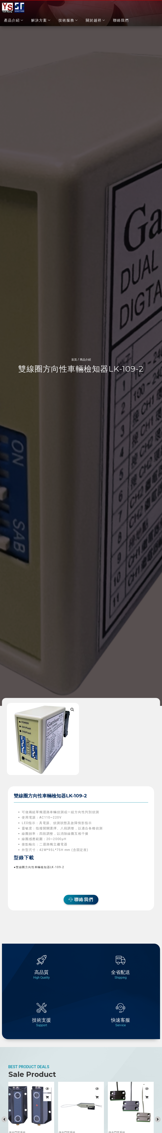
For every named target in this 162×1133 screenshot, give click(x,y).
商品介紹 (85, 359)
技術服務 (66, 20)
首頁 (74, 359)
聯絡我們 (121, 20)
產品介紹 (12, 20)
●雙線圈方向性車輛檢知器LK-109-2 (39, 867)
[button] (72, 709)
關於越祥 (94, 20)
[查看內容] (47, 1097)
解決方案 (39, 20)
